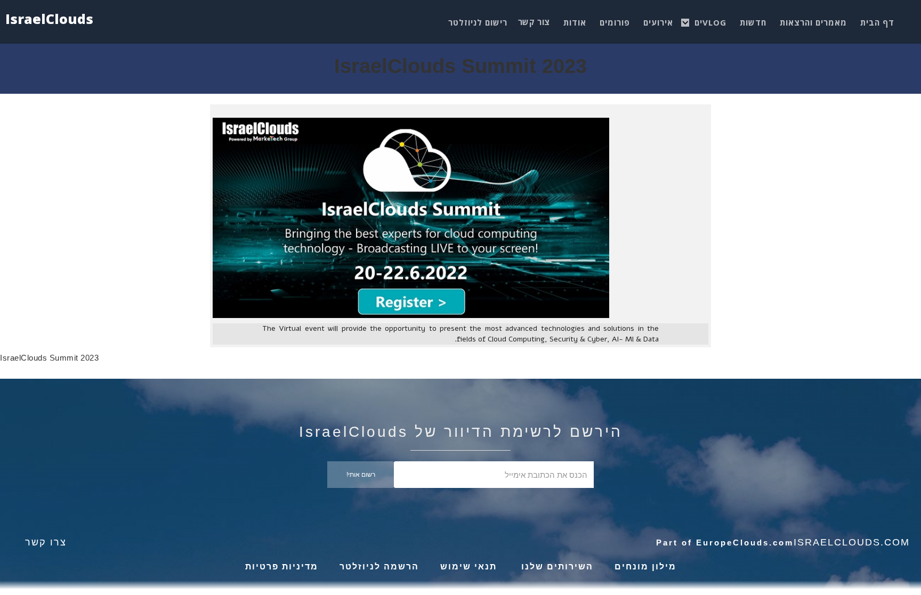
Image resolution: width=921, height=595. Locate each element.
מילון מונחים (645, 566)
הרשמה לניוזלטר (379, 566)
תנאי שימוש (468, 566)
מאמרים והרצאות (813, 22)
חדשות (753, 22)
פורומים (615, 22)
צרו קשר (46, 542)
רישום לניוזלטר (477, 22)
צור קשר (534, 22)
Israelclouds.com (852, 542)
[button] (710, 20)
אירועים (658, 22)
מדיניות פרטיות (281, 566)
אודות (574, 22)
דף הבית (877, 22)
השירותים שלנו (555, 566)
